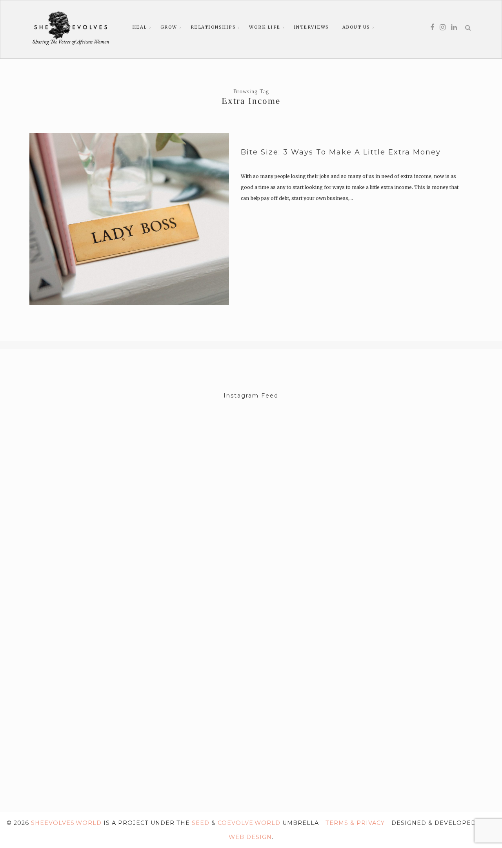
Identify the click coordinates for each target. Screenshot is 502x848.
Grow (168, 27)
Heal (139, 27)
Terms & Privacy (355, 822)
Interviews (311, 27)
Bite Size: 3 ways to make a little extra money (341, 152)
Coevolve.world (249, 822)
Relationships (213, 27)
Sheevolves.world (66, 822)
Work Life (264, 27)
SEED (200, 822)
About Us (356, 27)
